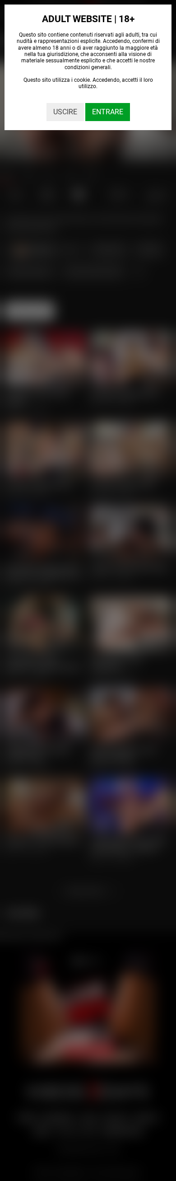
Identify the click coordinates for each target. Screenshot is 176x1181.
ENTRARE (107, 112)
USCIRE (65, 112)
